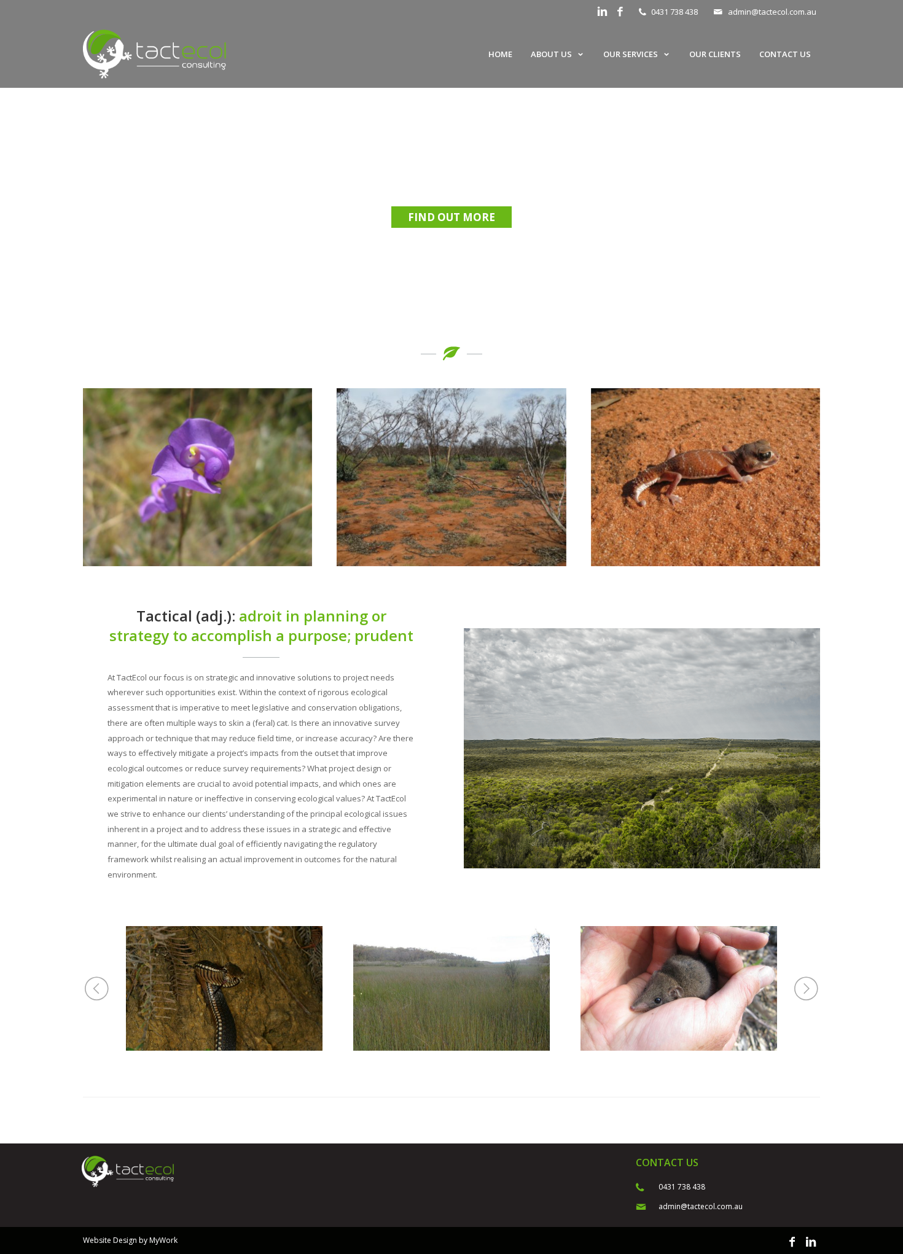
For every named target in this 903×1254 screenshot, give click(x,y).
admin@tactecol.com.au (772, 11)
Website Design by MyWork (130, 1240)
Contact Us (785, 54)
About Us (551, 54)
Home (500, 54)
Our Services (630, 54)
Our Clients (715, 54)
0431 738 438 (674, 11)
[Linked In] (602, 12)
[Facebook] (620, 12)
